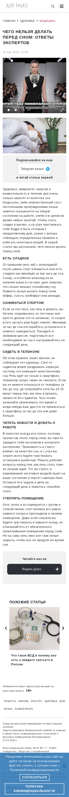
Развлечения (24, 709)
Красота (36, 701)
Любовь (23, 701)
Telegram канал (32, 168)
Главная (9, 20)
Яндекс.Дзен (31, 569)
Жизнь (8, 709)
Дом (62, 701)
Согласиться (34, 777)
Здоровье (27, 20)
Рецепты (10, 701)
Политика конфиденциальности (34, 789)
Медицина (47, 20)
